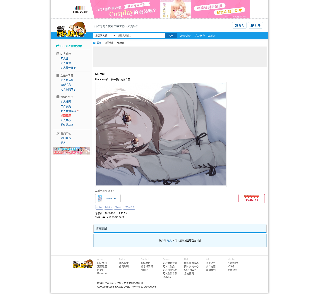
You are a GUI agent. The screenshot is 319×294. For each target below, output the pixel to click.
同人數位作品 (68, 67)
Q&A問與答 (190, 270)
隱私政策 (124, 263)
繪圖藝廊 (66, 115)
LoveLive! (185, 35)
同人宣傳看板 (68, 110)
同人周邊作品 (170, 270)
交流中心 (66, 120)
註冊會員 (66, 138)
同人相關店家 (68, 89)
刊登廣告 (211, 263)
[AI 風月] (71, 152)
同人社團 (66, 101)
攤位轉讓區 (67, 124)
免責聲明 (124, 266)
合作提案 (211, 266)
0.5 (245, 196)
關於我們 (102, 263)
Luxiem (211, 35)
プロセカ (199, 35)
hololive (108, 207)
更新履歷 (102, 266)
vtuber (99, 207)
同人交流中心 (191, 266)
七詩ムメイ (129, 207)
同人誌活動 (67, 80)
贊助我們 (211, 270)
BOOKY (167, 277)
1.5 (248, 196)
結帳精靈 (232, 270)
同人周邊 (66, 63)
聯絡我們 (145, 263)
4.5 (257, 196)
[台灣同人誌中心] (71, 29)
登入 (241, 25)
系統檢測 (189, 273)
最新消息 (66, 84)
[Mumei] (161, 134)
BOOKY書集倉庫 (71, 46)
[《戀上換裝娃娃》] (159, 9)
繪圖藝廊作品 (191, 263)
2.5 (251, 196)
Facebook (102, 273)
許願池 (144, 270)
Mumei (118, 207)
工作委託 (66, 106)
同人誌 (64, 58)
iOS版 (231, 266)
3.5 (254, 196)
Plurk (100, 270)
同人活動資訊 (170, 263)
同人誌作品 (169, 266)
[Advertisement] (180, 56)
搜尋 (171, 35)
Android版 (233, 263)
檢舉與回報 (147, 266)
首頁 (99, 43)
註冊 (257, 25)
